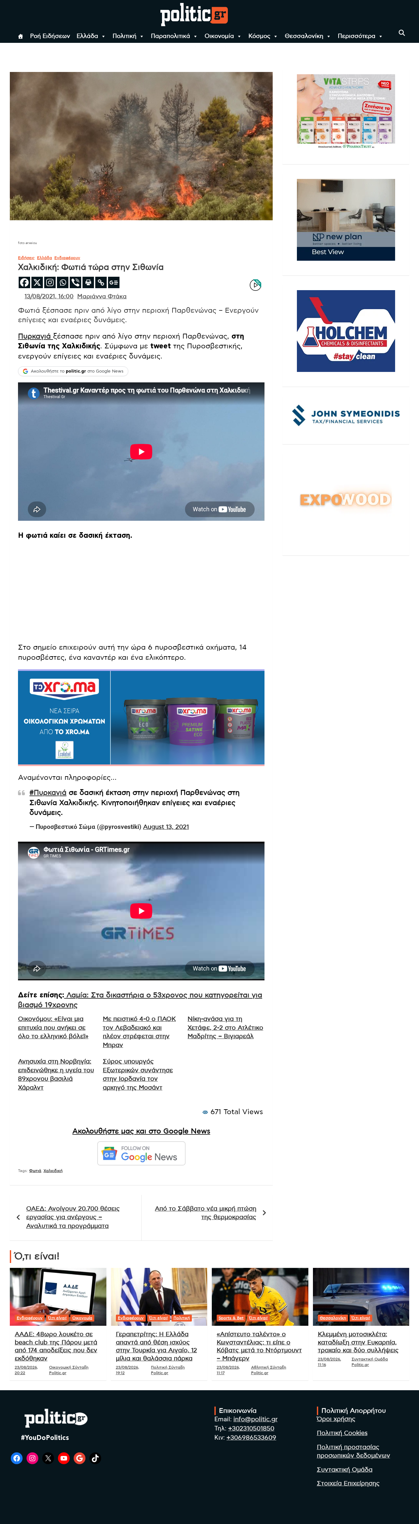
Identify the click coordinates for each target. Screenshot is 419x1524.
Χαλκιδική (53, 1171)
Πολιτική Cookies (342, 1433)
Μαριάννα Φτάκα (102, 297)
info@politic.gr (255, 1419)
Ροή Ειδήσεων (50, 36)
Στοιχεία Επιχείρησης (348, 1483)
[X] (37, 282)
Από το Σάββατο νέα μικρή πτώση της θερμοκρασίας (205, 1213)
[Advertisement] (141, 591)
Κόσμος (259, 36)
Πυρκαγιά (35, 336)
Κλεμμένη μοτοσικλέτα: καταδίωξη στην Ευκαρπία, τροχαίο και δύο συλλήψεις (358, 1342)
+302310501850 (251, 1429)
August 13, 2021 (166, 827)
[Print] (88, 282)
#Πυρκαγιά (47, 792)
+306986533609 (251, 1438)
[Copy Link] (101, 282)
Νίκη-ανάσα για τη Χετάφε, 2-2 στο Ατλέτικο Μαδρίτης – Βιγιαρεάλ (225, 1028)
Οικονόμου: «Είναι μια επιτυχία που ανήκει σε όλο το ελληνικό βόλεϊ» (53, 1028)
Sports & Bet (231, 1318)
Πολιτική (125, 36)
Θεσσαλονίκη (304, 36)
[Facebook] (24, 282)
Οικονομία (219, 36)
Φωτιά (35, 1171)
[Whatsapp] (62, 282)
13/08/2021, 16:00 (49, 297)
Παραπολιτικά (170, 36)
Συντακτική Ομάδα (345, 1470)
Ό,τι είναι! (57, 1318)
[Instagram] (50, 282)
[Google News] (113, 282)
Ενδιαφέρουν (67, 258)
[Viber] (75, 282)
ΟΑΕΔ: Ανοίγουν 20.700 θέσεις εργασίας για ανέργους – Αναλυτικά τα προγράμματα (73, 1217)
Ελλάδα (87, 36)
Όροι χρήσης (336, 1419)
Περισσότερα (356, 36)
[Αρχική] (20, 36)
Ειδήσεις (26, 258)
